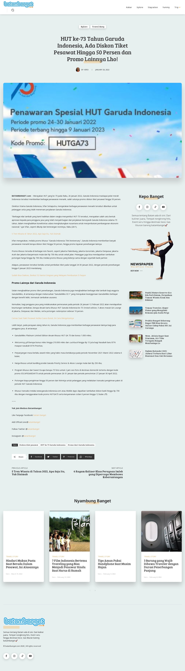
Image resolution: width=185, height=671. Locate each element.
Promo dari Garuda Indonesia (81, 445)
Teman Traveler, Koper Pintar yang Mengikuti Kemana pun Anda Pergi (157, 310)
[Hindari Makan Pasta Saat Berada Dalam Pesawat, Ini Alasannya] (23, 531)
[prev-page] (90, 590)
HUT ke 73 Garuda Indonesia (52, 445)
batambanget (34, 422)
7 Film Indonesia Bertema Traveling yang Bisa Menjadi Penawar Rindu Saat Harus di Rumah (69, 565)
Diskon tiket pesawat (28, 445)
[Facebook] (139, 207)
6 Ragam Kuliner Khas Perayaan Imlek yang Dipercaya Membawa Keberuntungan (98, 474)
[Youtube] (163, 207)
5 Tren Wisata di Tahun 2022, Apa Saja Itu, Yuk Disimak (36, 233)
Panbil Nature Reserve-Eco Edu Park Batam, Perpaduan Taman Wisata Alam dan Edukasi (158, 296)
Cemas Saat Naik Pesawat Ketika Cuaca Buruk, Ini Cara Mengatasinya (43, 318)
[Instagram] (147, 207)
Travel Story (98, 26)
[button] (12, 10)
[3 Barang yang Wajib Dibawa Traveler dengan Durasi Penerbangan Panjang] (161, 531)
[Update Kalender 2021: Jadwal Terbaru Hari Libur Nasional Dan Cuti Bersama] (135, 354)
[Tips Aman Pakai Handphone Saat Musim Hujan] (115, 531)
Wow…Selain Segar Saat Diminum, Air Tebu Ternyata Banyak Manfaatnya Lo (157, 339)
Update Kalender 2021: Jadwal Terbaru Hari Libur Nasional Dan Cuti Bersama (158, 353)
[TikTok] (155, 207)
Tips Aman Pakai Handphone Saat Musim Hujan (114, 563)
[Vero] (78, 69)
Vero (86, 69)
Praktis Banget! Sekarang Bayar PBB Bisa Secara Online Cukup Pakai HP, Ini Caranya (158, 324)
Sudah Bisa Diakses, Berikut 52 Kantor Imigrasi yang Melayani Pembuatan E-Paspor (49, 275)
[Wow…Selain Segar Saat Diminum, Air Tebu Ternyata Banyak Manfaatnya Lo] (135, 338)
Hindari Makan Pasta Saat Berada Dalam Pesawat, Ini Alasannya (22, 563)
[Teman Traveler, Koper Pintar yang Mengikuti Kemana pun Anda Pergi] (135, 310)
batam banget (40, 415)
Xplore (84, 26)
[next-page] (95, 590)
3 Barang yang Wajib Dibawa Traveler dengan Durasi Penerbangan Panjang (161, 565)
